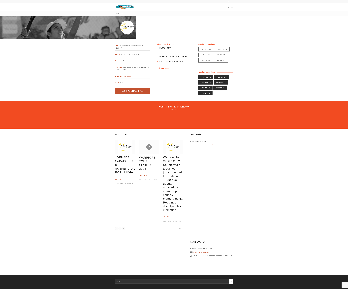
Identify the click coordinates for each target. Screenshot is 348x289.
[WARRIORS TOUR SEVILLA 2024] (149, 147)
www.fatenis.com (125, 76)
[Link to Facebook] (228, 1)
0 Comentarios (119, 183)
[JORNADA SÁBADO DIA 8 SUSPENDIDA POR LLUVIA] (125, 147)
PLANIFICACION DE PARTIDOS (173, 57)
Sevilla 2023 (119, 13)
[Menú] (232, 6)
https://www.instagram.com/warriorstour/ (204, 145)
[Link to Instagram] (231, 1)
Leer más (118, 179)
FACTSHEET (165, 48)
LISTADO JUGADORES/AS (171, 62)
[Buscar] (228, 7)
